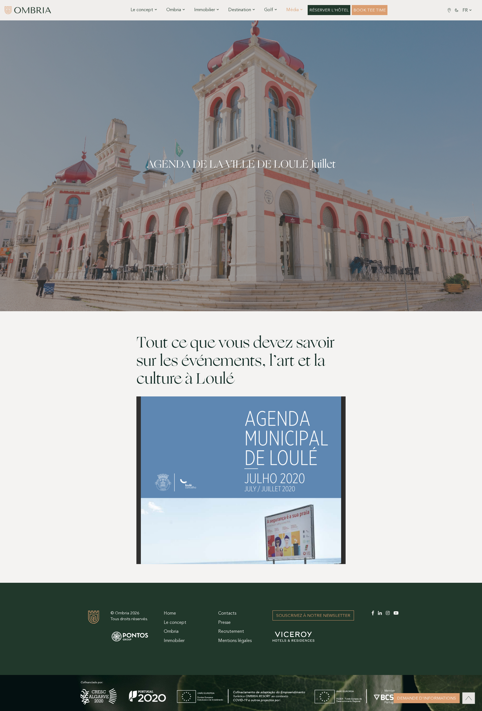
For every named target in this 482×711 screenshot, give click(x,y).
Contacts (227, 613)
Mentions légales (235, 641)
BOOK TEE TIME (369, 10)
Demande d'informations (426, 698)
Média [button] (292, 10)
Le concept (175, 622)
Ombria (171, 631)
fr (465, 10)
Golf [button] (268, 10)
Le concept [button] (142, 10)
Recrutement (231, 631)
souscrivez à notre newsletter (313, 616)
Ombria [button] (173, 10)
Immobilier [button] (204, 10)
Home (170, 613)
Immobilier (174, 641)
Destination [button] (239, 10)
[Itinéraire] (449, 10)
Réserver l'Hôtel (329, 10)
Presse (224, 622)
